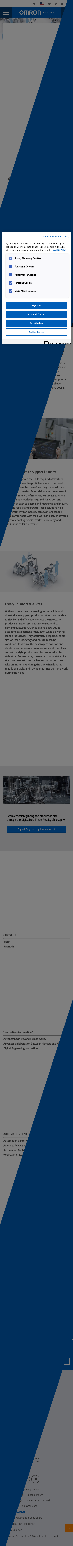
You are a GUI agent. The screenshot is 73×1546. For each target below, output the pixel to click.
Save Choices (36, 323)
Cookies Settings (36, 332)
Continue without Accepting (56, 236)
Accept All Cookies (36, 314)
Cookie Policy (59, 250)
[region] (36, 288)
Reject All (36, 305)
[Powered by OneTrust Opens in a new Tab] (56, 342)
